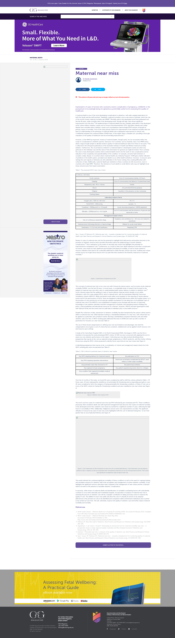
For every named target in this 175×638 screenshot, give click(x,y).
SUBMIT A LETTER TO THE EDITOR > (113, 545)
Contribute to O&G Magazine (111, 10)
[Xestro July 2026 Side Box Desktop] (55, 263)
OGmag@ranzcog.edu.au (66, 627)
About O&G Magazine (131, 10)
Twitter (124, 629)
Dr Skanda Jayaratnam (90, 79)
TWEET (99, 89)
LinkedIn (134, 629)
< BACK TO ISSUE (55, 221)
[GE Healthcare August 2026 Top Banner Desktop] (87, 36)
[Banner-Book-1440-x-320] (87, 588)
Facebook (113, 629)
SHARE (84, 89)
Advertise (95, 10)
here (125, 3)
